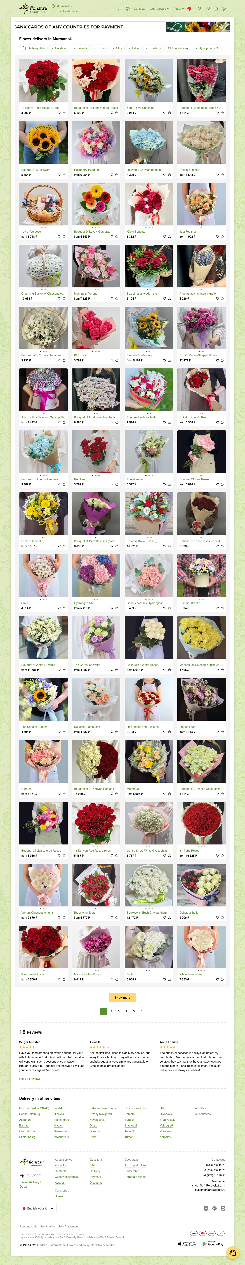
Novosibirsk (97, 1120)
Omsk (93, 1125)
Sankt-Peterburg (29, 1114)
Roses (59, 1196)
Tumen (129, 1137)
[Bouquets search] (200, 8)
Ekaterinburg (27, 1137)
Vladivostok (167, 1120)
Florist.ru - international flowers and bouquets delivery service (76, 1245)
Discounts (96, 1182)
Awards (60, 1182)
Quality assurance (66, 1177)
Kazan (58, 1125)
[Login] (223, 8)
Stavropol (131, 1125)
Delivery (95, 1171)
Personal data (28, 1226)
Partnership (131, 1171)
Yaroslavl (166, 1137)
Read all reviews (30, 1079)
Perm (92, 1137)
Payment (95, 1177)
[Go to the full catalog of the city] (33, 8)
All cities (200, 1108)
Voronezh (166, 1131)
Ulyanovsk (166, 1114)
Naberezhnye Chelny (103, 1108)
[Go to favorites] (207, 8)
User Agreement (68, 1226)
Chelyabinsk (27, 1131)
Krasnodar (61, 1131)
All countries (203, 1114)
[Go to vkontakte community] (205, 1208)
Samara (130, 1114)
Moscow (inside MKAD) (34, 1108)
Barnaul (24, 1125)
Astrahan (25, 1120)
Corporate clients (135, 1177)
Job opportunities (135, 1165)
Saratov (130, 1120)
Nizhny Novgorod (100, 1114)
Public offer (47, 1226)
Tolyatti (129, 1131)
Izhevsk (59, 1114)
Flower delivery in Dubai (31, 1184)
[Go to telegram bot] (214, 1208)
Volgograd (166, 1125)
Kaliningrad (61, 1120)
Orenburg (95, 1131)
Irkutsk (58, 1108)
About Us (61, 1165)
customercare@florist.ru (210, 1190)
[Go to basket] (215, 8)
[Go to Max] (223, 1208)
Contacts (60, 1171)
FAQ (92, 1165)
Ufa (162, 1108)
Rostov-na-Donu (135, 1108)
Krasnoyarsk (62, 1137)
